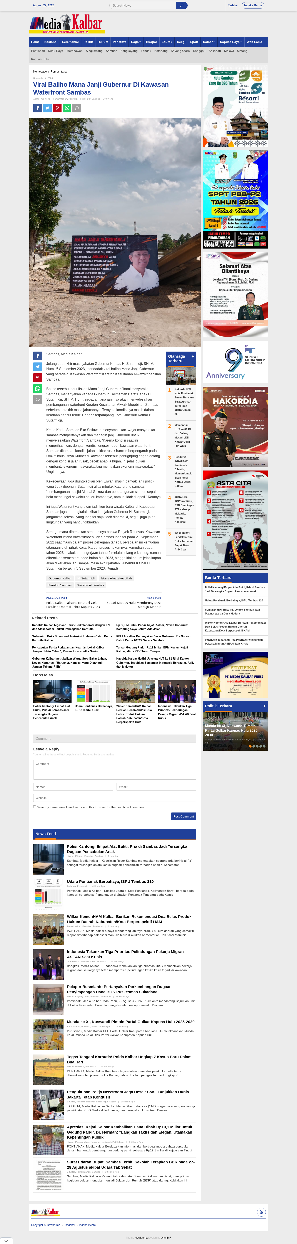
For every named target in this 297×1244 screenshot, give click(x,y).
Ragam (112, 1101)
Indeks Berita (87, 1225)
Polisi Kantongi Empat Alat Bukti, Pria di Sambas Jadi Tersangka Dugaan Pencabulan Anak (235, 589)
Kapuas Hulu (73, 1026)
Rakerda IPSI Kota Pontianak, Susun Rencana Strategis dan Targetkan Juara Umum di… (184, 402)
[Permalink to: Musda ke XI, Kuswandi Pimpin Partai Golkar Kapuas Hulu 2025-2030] (48, 1034)
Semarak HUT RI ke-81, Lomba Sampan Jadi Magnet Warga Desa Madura (232, 611)
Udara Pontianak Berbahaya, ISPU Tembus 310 (110, 881)
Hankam (81, 1101)
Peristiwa (72, 99)
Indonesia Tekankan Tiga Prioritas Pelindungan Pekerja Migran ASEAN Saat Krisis (234, 641)
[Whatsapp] (67, 108)
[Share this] (37, 108)
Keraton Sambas (60, 585)
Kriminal (79, 856)
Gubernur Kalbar (60, 578)
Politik (94, 1026)
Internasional (73, 961)
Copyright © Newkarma (45, 1225)
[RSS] (261, 1212)
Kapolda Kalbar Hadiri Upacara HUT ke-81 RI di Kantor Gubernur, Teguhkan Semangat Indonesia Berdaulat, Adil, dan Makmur (155, 662)
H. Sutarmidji (86, 578)
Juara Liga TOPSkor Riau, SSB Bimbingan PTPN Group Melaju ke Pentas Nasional (184, 509)
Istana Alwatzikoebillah (116, 578)
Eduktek (71, 1101)
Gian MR (166, 1237)
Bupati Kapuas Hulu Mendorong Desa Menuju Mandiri (134, 602)
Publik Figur (84, 99)
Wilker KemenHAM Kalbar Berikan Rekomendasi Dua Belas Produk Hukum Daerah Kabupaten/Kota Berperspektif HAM (134, 714)
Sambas (96, 99)
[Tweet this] (47, 108)
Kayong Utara (82, 996)
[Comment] (76, 108)
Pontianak (82, 886)
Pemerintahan (60, 99)
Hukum (70, 856)
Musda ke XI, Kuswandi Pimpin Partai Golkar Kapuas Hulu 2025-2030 (131, 1022)
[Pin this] (57, 108)
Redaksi (70, 1225)
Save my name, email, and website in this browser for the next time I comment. (91, 807)
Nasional (90, 1101)
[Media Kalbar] (67, 23)
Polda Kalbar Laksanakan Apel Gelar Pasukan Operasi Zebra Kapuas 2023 (73, 602)
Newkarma (141, 1237)
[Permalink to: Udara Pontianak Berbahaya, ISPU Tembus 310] (94, 692)
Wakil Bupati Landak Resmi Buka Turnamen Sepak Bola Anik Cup (184, 541)
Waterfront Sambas (90, 585)
